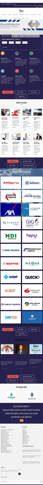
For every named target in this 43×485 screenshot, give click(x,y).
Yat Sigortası (4, 430)
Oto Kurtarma (25, 442)
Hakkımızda (4, 14)
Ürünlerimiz (9, 14)
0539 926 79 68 (8, 92)
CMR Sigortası (4, 447)
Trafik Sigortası (4, 449)
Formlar (24, 430)
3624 (41, 367)
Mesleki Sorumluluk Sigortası (7, 445)
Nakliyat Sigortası (5, 436)
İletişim (21, 420)
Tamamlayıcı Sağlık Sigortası (7, 446)
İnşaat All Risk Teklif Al (27, 161)
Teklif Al (5, 47)
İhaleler (27, 14)
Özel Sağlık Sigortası (5, 439)
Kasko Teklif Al (34, 92)
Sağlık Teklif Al (22, 96)
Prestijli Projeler (21, 14)
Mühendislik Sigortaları (6, 441)
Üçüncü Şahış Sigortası (6, 443)
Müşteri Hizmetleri (26, 440)
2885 (12, 368)
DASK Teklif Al (12, 165)
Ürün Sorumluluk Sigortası (6, 452)
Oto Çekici (25, 441)
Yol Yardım (25, 443)
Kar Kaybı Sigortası (5, 434)
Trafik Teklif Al (20, 92)
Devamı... (3, 129)
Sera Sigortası (4, 448)
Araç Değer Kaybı (33, 14)
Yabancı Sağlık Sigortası (6, 435)
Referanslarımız (15, 14)
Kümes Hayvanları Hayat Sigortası (7, 429)
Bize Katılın (39, 14)
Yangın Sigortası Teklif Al (28, 165)
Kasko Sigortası (4, 440)
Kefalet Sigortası (4, 433)
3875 (26, 368)
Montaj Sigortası (4, 442)
